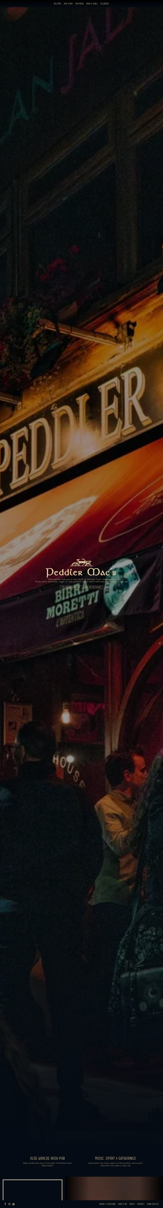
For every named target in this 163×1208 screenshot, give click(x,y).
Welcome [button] (57, 3)
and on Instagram (93, 587)
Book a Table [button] (92, 3)
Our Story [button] (68, 3)
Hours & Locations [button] (107, 1204)
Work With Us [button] (153, 1204)
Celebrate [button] (104, 3)
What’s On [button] (122, 1204)
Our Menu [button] (79, 3)
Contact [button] (141, 1204)
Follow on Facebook (71, 587)
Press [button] (132, 1204)
